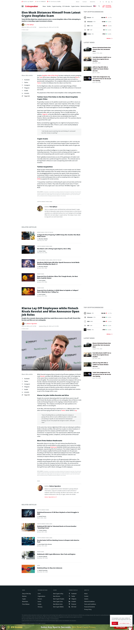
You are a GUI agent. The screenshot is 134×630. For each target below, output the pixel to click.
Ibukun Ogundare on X (51, 497)
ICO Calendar (66, 6)
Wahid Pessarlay (43, 570)
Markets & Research (86, 6)
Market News (40, 232)
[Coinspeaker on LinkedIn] (108, 1)
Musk (77, 77)
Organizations (41, 596)
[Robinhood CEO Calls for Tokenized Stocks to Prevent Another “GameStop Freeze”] (28, 527)
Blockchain (25, 601)
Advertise (92, 1)
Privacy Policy (88, 609)
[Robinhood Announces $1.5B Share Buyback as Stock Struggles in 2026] (28, 513)
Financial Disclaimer (89, 607)
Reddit (26, 90)
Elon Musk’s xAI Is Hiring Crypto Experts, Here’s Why (54, 249)
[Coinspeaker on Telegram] (106, 1)
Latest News (89, 42)
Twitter (26, 82)
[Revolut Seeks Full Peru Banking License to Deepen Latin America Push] (28, 541)
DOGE (38, 179)
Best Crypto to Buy (58, 593)
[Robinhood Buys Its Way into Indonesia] (28, 569)
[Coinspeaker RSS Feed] (111, 1)
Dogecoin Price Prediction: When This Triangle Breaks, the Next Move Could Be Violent (57, 277)
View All (109, 38)
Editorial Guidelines (89, 601)
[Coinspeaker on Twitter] (103, 1)
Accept (115, 623)
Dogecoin (45, 114)
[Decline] (130, 616)
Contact (85, 1)
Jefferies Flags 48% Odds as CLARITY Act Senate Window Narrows (100, 68)
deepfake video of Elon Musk (50, 75)
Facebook (27, 79)
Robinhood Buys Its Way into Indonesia (49, 568)
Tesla (40, 77)
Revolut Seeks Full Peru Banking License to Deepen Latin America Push (58, 541)
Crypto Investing (56, 6)
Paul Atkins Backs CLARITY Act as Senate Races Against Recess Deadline (102, 59)
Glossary (40, 607)
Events (39, 601)
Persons (40, 599)
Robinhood (53, 447)
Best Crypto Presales (58, 599)
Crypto (24, 599)
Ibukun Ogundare (32, 323)
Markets (24, 596)
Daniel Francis (42, 516)
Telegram (26, 88)
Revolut (42, 376)
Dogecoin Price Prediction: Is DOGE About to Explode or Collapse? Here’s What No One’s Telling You (57, 291)
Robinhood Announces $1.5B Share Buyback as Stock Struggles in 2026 (58, 513)
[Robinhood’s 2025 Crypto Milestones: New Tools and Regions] (28, 555)
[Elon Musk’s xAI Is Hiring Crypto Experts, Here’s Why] (28, 250)
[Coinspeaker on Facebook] (100, 1)
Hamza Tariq (42, 251)
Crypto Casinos (75, 6)
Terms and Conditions (90, 604)
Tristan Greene (43, 530)
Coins (39, 593)
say (76, 410)
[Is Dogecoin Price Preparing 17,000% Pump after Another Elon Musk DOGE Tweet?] (28, 236)
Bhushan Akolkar (43, 239)
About (77, 1)
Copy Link (27, 96)
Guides (49, 6)
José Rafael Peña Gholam (45, 544)
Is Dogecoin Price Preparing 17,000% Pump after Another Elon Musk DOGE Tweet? (58, 235)
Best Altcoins (56, 596)
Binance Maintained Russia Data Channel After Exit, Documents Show (102, 49)
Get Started (120, 627)
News (44, 6)
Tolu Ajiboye (30, 24)
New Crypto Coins (58, 601)
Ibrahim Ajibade (43, 556)
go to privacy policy (124, 623)
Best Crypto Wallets (58, 607)
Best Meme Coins (58, 604)
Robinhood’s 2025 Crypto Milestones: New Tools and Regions (56, 554)
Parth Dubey (42, 280)
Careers (86, 599)
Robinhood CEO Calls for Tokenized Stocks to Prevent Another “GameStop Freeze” (56, 527)
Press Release (25, 604)
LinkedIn (26, 93)
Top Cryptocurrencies (93, 12)
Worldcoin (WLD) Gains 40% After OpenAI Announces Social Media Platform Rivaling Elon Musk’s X (58, 263)
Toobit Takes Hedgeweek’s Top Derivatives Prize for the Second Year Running (102, 78)
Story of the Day (48, 232)
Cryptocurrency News (43, 201)
